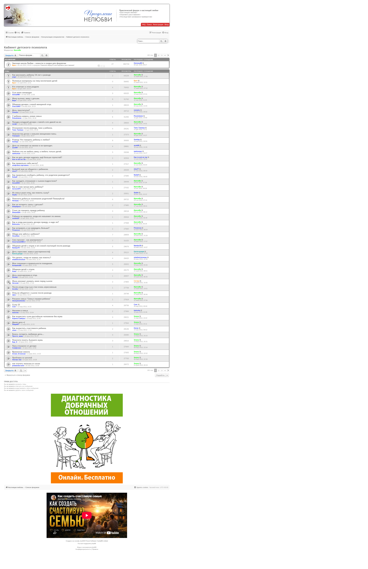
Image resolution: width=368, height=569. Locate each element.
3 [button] (161, 55)
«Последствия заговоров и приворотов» (135, 17)
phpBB (82, 541)
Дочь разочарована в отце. (25, 275)
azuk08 (15, 147)
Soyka (14, 195)
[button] (168, 55)
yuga (14, 77)
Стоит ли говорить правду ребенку (28, 210)
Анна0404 (16, 183)
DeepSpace (16, 206)
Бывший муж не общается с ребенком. (30, 169)
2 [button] (158, 55)
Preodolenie (16, 118)
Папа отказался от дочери (24, 346)
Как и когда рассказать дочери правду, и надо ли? (35, 222)
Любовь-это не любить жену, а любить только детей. (37, 151)
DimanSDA (16, 212)
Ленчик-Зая (16, 360)
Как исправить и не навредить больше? (30, 228)
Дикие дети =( (18, 322)
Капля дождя (17, 253)
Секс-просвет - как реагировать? (27, 240)
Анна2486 (16, 94)
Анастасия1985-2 (18, 242)
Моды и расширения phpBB (86, 547)
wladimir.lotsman (18, 259)
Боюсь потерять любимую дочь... (28, 334)
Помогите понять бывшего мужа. (27, 340)
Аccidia (15, 289)
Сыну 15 (16, 305)
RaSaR (14, 177)
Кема (14, 271)
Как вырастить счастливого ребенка (29, 328)
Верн (14, 100)
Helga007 (15, 324)
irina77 (14, 171)
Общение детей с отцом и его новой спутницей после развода (41, 246)
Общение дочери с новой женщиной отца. (31, 104)
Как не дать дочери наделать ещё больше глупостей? (37, 157)
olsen (14, 330)
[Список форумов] (19, 15)
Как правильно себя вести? (25, 163)
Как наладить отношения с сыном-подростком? (34, 181)
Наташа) (15, 200)
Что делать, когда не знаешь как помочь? (31, 257)
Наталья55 (138, 63)
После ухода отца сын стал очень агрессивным (34, 287)
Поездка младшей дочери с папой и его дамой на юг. (37, 122)
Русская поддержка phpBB (87, 543)
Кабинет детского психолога (25, 47)
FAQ (143, 25)
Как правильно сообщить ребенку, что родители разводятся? (41, 175)
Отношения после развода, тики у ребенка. (32, 128)
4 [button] (164, 55)
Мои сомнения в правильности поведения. (32, 263)
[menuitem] (17, 32)
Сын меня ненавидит (22, 93)
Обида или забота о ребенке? (26, 234)
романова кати (18, 365)
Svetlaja (15, 142)
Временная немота (21, 352)
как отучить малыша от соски (26, 364)
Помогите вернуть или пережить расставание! (57, 65)
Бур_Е (14, 342)
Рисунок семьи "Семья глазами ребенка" (31, 299)
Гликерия (16, 136)
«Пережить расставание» (129, 15)
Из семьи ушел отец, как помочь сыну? (30, 193)
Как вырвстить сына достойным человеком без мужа (37, 316)
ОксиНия (15, 236)
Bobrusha (16, 224)
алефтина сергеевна (20, 165)
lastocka (15, 312)
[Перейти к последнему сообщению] (143, 63)
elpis (14, 295)
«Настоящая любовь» (128, 12)
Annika (15, 277)
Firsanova (16, 230)
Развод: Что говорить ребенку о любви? (31, 140)
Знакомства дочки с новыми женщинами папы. (34, 134)
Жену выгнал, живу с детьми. (26, 98)
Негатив (15, 283)
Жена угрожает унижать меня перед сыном (32, 281)
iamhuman (16, 153)
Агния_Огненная (18, 354)
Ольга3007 (16, 106)
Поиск (149, 25)
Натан (136, 328)
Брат (14, 65)
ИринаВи (17, 50)
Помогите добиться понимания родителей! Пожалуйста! (38, 199)
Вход (167, 25)
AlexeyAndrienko (18, 301)
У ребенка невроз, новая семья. (27, 116)
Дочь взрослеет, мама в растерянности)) (31, 252)
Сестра (136, 281)
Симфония (16, 348)
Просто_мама (17, 336)
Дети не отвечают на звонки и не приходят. (32, 146)
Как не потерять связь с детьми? (27, 204)
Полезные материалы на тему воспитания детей (34, 81)
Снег (14, 306)
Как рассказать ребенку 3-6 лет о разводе (31, 75)
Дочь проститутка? (21, 110)
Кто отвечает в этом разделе (25, 87)
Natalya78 (16, 248)
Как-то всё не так (19, 159)
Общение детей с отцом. (23, 269)
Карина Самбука (18, 318)
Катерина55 (16, 265)
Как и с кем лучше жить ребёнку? (27, 187)
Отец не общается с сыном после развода (31, 293)
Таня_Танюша (17, 130)
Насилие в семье (20, 311)
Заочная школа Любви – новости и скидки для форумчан (39, 63)
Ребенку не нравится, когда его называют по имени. (36, 216)
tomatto (15, 112)
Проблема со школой (22, 358)
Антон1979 (16, 189)
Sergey (136, 316)
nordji (14, 124)
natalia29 (15, 218)
